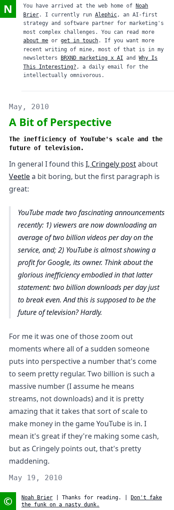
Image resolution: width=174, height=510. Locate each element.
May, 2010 (29, 106)
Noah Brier (37, 497)
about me (35, 40)
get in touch (79, 40)
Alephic (106, 15)
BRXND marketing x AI (92, 58)
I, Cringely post (111, 164)
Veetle (19, 176)
